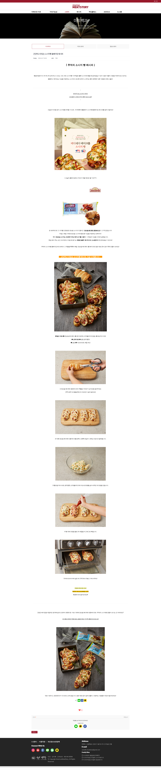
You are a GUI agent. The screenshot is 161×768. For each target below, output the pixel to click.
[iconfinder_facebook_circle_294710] (42, 749)
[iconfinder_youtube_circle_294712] (38, 749)
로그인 (83, 720)
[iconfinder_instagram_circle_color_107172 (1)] (33, 749)
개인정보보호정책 (54, 742)
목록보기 (34, 732)
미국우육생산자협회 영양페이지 (92, 759)
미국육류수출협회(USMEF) (91, 755)
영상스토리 (113, 46)
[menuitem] (40, 11)
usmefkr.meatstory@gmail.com (91, 750)
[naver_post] (47, 749)
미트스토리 (80, 46)
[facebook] (85, 726)
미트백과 (47, 46)
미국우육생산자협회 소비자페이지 (93, 757)
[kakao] (80, 726)
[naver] (76, 726)
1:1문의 (34, 742)
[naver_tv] (52, 749)
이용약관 (42, 742)
